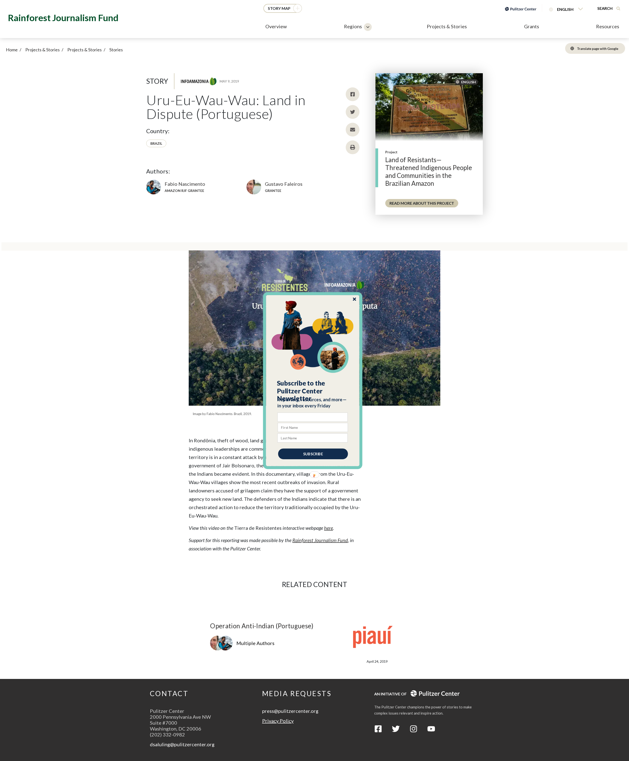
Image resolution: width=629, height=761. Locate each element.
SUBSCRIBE (313, 453)
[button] (313, 390)
